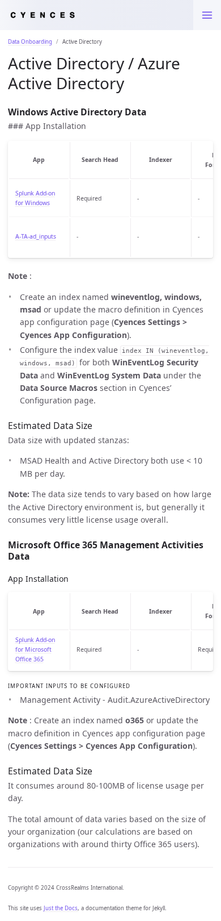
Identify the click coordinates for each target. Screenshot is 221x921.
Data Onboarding (30, 41)
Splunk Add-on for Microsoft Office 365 (35, 649)
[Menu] (207, 15)
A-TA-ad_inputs (35, 236)
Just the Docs (61, 908)
